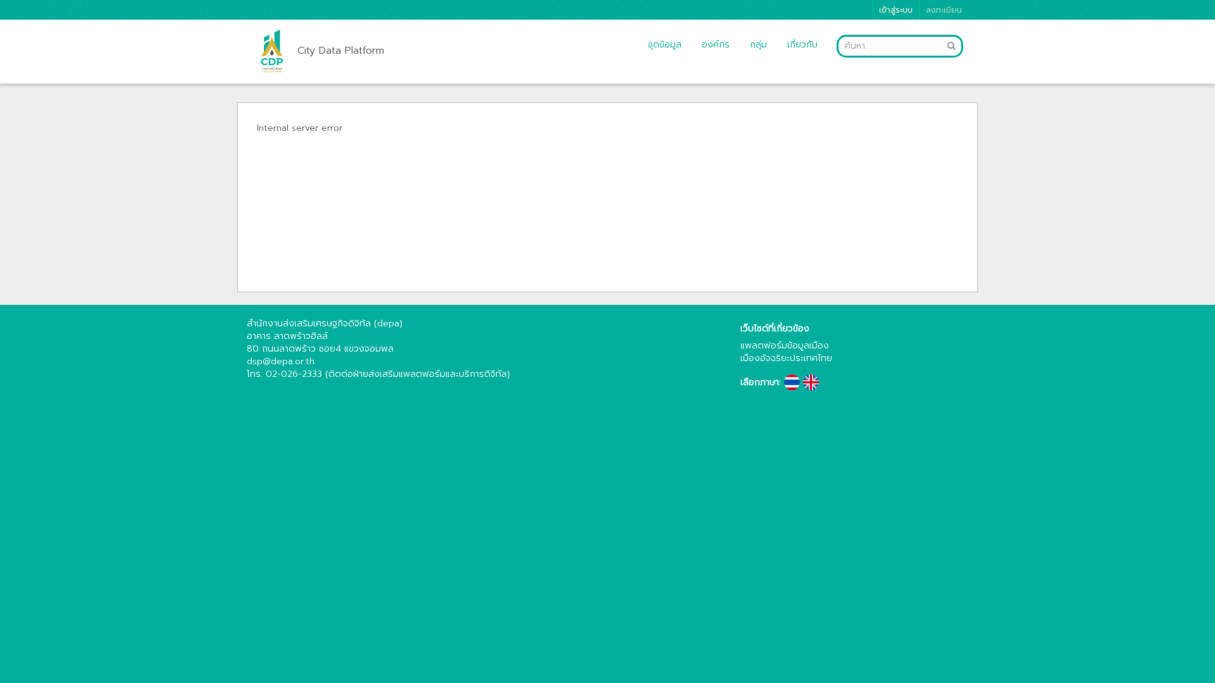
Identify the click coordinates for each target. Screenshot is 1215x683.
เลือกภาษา (759, 382)
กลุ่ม (758, 44)
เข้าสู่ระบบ (896, 10)
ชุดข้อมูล (665, 44)
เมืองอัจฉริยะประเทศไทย (786, 358)
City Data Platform (340, 50)
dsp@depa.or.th (281, 361)
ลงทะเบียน (944, 10)
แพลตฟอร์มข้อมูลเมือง (784, 345)
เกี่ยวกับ (802, 44)
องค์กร (716, 44)
